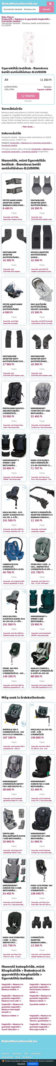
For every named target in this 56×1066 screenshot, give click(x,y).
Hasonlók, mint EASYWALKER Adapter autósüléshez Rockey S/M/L (12, 271)
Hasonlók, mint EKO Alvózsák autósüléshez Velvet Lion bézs (41, 322)
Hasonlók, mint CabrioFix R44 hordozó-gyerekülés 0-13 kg (13, 582)
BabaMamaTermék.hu (20, 3)
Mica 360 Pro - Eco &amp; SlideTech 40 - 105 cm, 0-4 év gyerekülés (14, 516)
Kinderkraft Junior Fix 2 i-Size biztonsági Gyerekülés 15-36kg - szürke (13, 890)
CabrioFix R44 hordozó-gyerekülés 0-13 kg (13, 567)
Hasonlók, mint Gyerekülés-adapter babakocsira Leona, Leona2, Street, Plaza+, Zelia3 (41, 956)
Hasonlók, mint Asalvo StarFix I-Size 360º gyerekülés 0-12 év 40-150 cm (41, 687)
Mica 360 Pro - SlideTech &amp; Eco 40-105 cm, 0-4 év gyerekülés (14, 620)
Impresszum (17, 1053)
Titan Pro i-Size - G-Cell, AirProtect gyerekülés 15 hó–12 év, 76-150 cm (42, 568)
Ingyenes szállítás (44, 89)
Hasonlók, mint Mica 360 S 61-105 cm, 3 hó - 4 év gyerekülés (40, 748)
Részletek (21, 1063)
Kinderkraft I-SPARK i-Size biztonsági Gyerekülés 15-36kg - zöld (41, 621)
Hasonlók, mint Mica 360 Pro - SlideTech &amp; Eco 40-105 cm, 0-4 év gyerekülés (14, 635)
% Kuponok (27, 1057)
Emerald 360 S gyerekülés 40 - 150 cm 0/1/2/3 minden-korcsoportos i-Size (13, 734)
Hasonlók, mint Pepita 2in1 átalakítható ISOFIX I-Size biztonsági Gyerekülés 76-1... (13, 852)
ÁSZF (26, 1053)
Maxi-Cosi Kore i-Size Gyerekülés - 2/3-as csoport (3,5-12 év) (41, 464)
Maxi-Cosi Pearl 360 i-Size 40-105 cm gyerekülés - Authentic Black (41, 889)
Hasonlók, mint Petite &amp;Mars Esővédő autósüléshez (10, 323)
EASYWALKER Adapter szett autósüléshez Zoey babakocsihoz (13, 360)
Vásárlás (30, 96)
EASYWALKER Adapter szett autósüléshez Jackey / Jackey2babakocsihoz (43, 361)
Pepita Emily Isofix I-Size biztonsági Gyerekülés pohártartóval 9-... (14, 412)
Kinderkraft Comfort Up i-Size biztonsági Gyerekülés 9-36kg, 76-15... (41, 413)
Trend (17, 1057)
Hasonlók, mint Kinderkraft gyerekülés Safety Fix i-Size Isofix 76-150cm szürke (12, 800)
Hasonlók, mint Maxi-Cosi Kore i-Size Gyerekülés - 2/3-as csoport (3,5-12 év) (41, 479)
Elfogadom (33, 1064)
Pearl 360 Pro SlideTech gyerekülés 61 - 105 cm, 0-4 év (13, 672)
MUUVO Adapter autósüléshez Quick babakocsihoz (40, 256)
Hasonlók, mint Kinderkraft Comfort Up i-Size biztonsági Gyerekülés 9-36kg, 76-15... (41, 427)
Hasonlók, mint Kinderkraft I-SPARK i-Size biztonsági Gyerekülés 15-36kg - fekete (13, 479)
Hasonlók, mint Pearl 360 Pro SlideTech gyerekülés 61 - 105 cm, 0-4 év (13, 687)
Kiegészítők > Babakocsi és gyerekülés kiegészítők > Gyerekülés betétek (27, 150)
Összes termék (7, 1057)
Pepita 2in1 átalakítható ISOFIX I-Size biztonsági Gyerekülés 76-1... (14, 837)
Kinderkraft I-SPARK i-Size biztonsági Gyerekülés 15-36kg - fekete (13, 465)
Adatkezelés (36, 1053)
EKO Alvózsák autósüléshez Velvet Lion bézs (40, 307)
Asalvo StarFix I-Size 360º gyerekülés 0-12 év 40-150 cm (42, 671)
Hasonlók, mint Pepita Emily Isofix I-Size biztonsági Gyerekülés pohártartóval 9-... (13, 427)
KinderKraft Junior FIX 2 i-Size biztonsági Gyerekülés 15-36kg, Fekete (42, 786)
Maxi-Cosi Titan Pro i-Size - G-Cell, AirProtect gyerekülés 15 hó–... (14, 941)
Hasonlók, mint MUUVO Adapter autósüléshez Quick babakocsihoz (41, 271)
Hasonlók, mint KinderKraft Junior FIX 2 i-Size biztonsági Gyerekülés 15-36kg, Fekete (41, 800)
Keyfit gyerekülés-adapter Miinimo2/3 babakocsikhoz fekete (42, 516)
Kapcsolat (5, 1053)
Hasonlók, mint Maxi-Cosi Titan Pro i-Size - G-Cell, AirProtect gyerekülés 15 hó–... (14, 956)
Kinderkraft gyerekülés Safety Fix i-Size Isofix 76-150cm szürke (13, 785)
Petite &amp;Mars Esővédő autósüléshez (12, 307)
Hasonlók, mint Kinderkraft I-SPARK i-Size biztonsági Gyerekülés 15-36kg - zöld (41, 635)
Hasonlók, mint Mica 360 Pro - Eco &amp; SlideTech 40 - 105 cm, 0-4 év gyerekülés (14, 531)
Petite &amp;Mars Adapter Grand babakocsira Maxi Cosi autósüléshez (13, 204)
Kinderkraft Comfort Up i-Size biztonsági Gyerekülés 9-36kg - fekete (41, 838)
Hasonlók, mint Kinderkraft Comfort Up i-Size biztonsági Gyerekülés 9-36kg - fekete (41, 852)
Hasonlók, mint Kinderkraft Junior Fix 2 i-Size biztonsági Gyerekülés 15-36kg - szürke (13, 904)
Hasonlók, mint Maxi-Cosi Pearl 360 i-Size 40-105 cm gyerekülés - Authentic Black (41, 904)
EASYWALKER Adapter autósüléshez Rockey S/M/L (11, 256)
